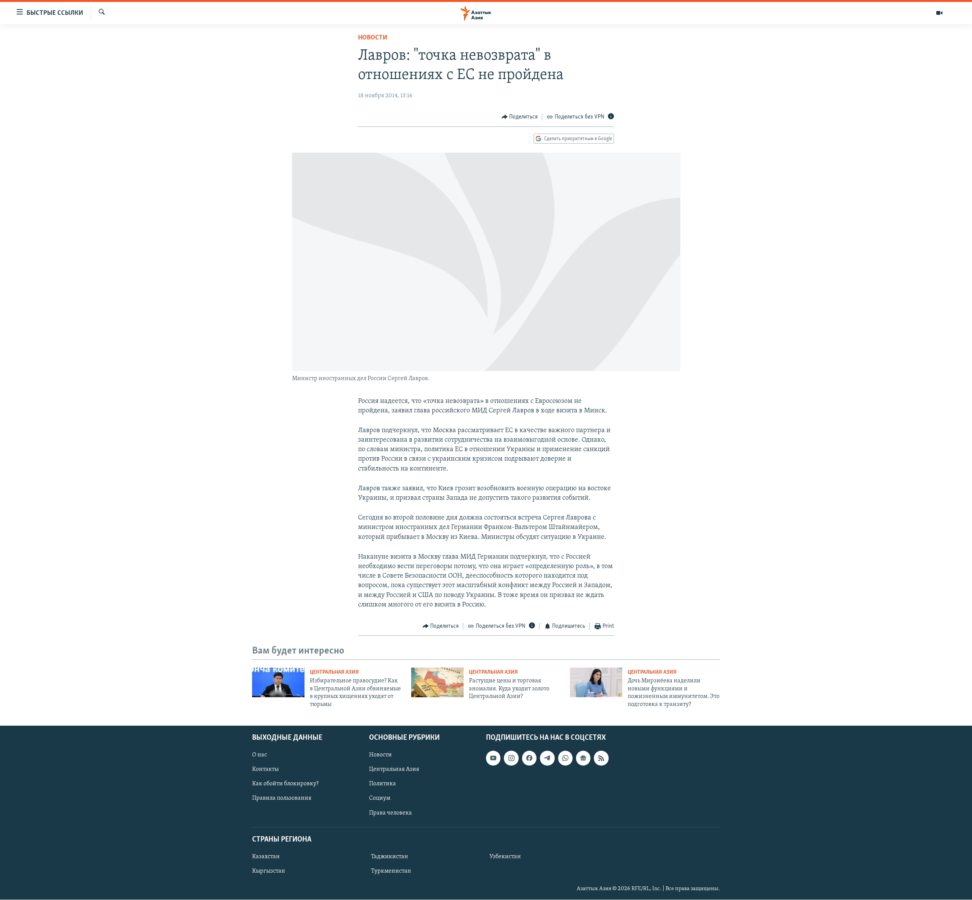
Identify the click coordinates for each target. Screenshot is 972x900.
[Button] (520, 117)
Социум (379, 799)
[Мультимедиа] (939, 13)
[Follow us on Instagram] (511, 758)
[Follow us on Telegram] (547, 758)
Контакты (265, 769)
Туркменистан (391, 871)
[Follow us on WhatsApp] (565, 758)
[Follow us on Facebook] (529, 758)
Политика (382, 784)
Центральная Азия (334, 672)
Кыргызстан (268, 871)
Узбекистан (505, 857)
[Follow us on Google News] (583, 758)
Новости (372, 38)
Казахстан (266, 857)
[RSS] (601, 758)
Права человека (390, 813)
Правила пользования (281, 799)
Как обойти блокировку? (285, 784)
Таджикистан (389, 857)
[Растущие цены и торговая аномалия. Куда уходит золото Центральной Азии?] (437, 682)
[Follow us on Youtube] (493, 758)
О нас (259, 755)
